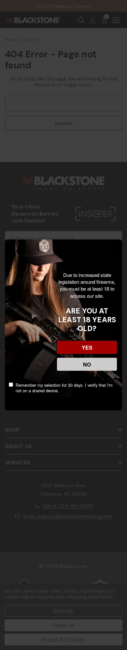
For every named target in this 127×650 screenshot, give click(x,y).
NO (87, 364)
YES (87, 347)
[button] (6, 601)
